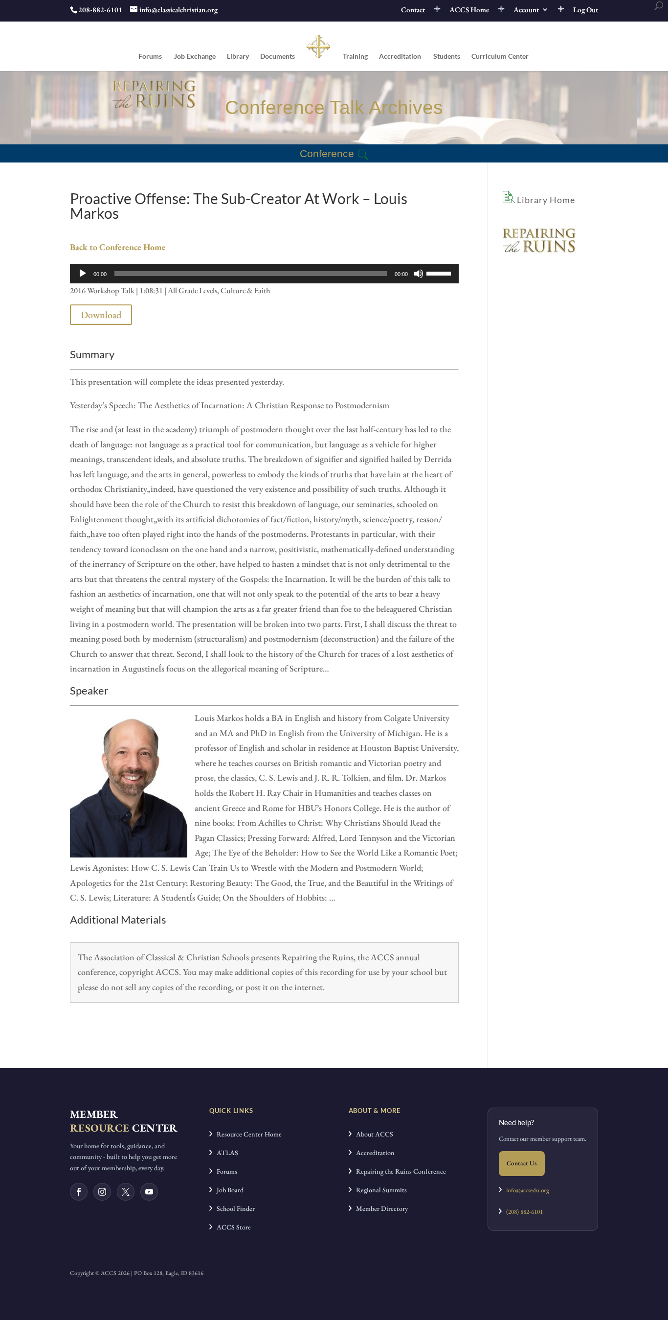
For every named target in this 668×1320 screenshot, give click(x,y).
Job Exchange (195, 56)
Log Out (585, 10)
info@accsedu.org (527, 1190)
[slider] (440, 272)
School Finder (233, 1208)
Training (355, 56)
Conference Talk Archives (334, 107)
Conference (327, 153)
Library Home (545, 199)
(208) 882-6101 (522, 1211)
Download (101, 314)
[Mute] (418, 273)
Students (446, 56)
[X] (125, 1192)
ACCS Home (469, 10)
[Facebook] (79, 1192)
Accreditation (400, 56)
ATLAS (225, 1152)
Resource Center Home (247, 1134)
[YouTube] (149, 1192)
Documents (277, 56)
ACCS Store (231, 1227)
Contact (413, 10)
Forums (150, 56)
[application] (264, 273)
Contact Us (522, 1163)
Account (526, 10)
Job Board (228, 1189)
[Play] (83, 273)
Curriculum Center (500, 56)
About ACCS (372, 1134)
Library (238, 56)
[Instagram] (102, 1192)
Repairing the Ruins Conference (399, 1171)
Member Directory (380, 1208)
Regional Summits (379, 1189)
